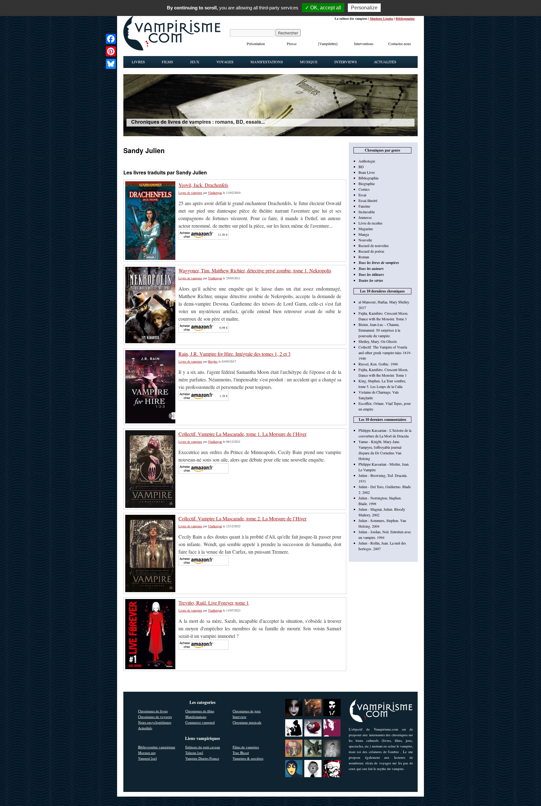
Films (167, 61)
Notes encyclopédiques (154, 722)
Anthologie (366, 160)
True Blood (241, 752)
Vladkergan (215, 192)
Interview (239, 716)
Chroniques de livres (153, 711)
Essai (362, 194)
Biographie (366, 183)
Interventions (364, 43)
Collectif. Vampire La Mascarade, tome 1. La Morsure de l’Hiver (242, 434)
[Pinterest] (111, 51)
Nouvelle (365, 239)
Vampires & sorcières (248, 758)
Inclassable (366, 211)
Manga (363, 234)
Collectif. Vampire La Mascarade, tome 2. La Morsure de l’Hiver (242, 518)
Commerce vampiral (200, 722)
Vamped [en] (147, 758)
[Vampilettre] (327, 43)
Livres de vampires (190, 192)
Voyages (225, 61)
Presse (291, 43)
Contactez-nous (399, 43)
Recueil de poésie (371, 251)
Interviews (345, 61)
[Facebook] (111, 39)
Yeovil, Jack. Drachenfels (203, 185)
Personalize (364, 7)
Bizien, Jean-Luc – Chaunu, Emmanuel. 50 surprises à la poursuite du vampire (379, 330)
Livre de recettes (370, 222)
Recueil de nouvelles (373, 245)
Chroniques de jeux (247, 711)
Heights (213, 361)
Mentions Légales (381, 18)
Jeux (194, 61)
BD (361, 166)
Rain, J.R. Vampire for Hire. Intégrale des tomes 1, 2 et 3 (234, 353)
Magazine (365, 228)
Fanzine (364, 206)
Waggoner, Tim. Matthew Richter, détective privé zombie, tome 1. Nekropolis (254, 270)
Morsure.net (147, 752)
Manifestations (266, 61)
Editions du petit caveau (202, 747)
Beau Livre (366, 172)
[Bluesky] (111, 64)
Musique (308, 61)
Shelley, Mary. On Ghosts (377, 341)
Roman (363, 256)
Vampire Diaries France (202, 758)
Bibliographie (405, 18)
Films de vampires (246, 747)
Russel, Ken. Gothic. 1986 (378, 363)
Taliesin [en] (194, 752)
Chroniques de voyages (155, 716)
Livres (138, 61)
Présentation (256, 43)
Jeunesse (365, 217)
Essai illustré (367, 200)
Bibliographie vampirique (156, 747)
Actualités (385, 61)
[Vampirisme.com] (171, 49)
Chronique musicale (247, 722)
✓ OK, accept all (323, 7)
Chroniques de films (199, 711)
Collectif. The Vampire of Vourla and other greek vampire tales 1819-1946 (384, 352)
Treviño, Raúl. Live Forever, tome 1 (213, 602)
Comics (364, 189)
